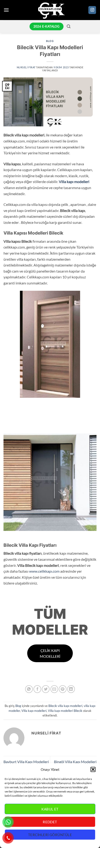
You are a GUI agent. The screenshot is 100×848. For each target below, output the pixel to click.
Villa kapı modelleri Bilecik (65, 711)
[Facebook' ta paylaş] (37, 689)
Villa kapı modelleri (74, 181)
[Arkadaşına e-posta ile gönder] (54, 689)
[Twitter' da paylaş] (46, 689)
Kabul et (50, 809)
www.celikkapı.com (44, 571)
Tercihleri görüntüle (50, 835)
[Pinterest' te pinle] (63, 689)
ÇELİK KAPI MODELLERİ (50, 653)
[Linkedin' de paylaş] (71, 689)
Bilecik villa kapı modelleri (65, 706)
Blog (50, 41)
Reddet (50, 822)
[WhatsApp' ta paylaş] (29, 689)
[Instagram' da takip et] (92, 10)
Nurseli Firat (26, 67)
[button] (93, 769)
